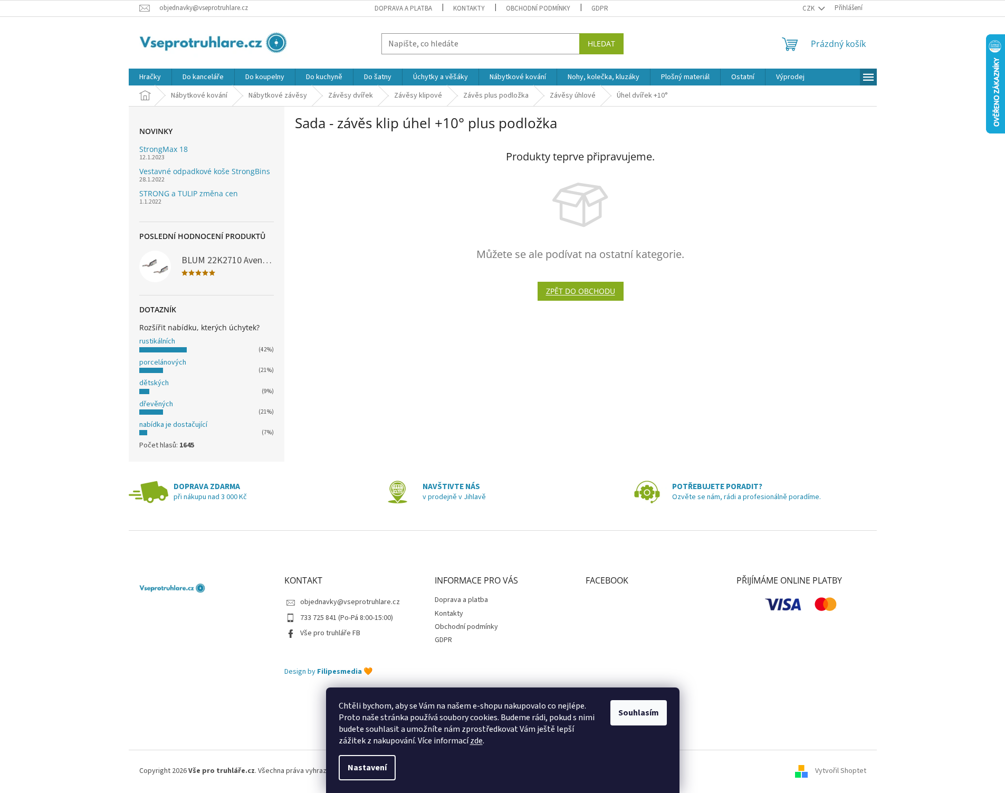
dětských (154, 383)
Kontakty (469, 8)
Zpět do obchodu (580, 291)
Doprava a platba (403, 8)
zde (476, 741)
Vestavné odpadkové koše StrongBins (204, 171)
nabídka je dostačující (173, 424)
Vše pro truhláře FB (330, 633)
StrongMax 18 (163, 149)
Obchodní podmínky (538, 8)
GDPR (599, 8)
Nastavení (367, 767)
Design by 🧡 (328, 672)
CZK (809, 8)
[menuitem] (150, 77)
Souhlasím (638, 713)
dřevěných (156, 404)
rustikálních (157, 341)
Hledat (601, 44)
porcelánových (162, 362)
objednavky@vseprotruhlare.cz (350, 602)
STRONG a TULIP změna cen (188, 193)
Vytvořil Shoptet (840, 771)
